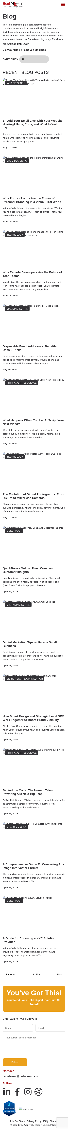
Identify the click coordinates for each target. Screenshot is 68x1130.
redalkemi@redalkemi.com (21, 1076)
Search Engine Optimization (25, 678)
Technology (15, 234)
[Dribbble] (38, 1092)
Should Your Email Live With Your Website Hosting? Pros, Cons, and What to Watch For (33, 124)
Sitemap (54, 1121)
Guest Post (14, 530)
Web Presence (16, 83)
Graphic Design (17, 826)
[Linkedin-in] (7, 1092)
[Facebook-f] (17, 1092)
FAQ (45, 1121)
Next (59, 974)
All (24, 59)
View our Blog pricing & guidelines (24, 50)
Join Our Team (17, 1121)
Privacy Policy (34, 1121)
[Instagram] (28, 1092)
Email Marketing (17, 308)
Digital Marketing (18, 604)
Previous (10, 974)
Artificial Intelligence (21, 382)
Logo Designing (17, 160)
